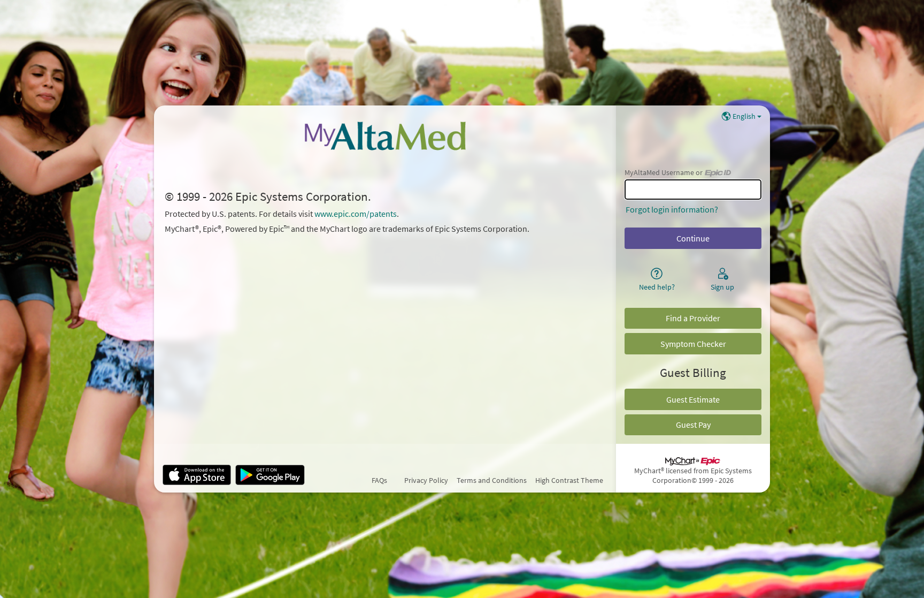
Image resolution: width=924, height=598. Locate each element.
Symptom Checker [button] (693, 343)
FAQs (379, 480)
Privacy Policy (426, 480)
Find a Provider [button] (693, 318)
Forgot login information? (672, 209)
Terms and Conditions (492, 480)
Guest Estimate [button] (693, 399)
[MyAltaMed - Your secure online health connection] (384, 135)
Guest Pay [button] (693, 424)
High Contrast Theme (569, 480)
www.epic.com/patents (355, 213)
